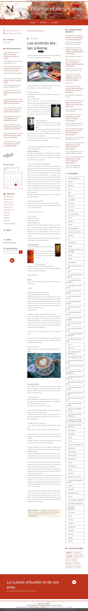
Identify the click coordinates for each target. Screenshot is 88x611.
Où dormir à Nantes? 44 (75, 445)
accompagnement (73, 178)
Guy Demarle (72, 262)
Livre (69, 344)
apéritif (78, 567)
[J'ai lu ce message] (86, 609)
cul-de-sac (51, 514)
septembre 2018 (9, 210)
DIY (69, 239)
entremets (77, 552)
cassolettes (71, 200)
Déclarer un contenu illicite (21, 607)
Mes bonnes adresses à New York (74, 377)
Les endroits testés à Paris (73, 297)
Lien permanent (34, 510)
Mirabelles (71, 434)
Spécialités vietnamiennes (70, 508)
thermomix (69, 567)
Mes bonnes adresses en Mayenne (74, 415)
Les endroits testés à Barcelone (73, 281)
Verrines (70, 534)
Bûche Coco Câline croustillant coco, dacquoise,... (74, 104)
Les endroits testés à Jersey (73, 286)
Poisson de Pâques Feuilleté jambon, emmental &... (74, 52)
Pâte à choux (72, 452)
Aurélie (68, 50)
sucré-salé (71, 513)
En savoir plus (72, 609)
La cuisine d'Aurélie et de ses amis (44, 8)
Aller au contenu (6, 3)
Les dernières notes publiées (44, 605)
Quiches (70, 473)
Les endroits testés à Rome (73, 308)
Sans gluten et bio (73, 493)
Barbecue (71, 185)
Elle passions (72, 243)
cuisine (70, 225)
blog (70, 607)
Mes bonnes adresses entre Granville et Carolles (74, 420)
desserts (70, 235)
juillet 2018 (7, 212)
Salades (70, 486)
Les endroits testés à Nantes (73, 292)
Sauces (70, 496)
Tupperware (72, 527)
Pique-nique (71, 459)
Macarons (71, 348)
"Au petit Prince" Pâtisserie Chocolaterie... (72, 119)
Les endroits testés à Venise (73, 313)
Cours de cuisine (73, 214)
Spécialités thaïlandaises (75, 504)
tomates (68, 563)
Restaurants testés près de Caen (74, 481)
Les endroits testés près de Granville (74, 335)
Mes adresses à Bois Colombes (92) (73, 352)
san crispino (46, 512)
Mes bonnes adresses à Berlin (74, 361)
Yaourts (70, 541)
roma (37, 512)
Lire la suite (7, 42)
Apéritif (70, 182)
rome (41, 512)
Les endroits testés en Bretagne (74, 318)
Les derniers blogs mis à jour (32, 605)
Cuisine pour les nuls (74, 232)
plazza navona (55, 512)
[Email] (12, 260)
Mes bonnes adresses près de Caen (74, 426)
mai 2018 (6, 215)
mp (66, 62)
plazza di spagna (33, 514)
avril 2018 (6, 218)
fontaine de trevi (43, 514)
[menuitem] (32, 22)
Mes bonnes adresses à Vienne (74, 394)
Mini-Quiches (72, 430)
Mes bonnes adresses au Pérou (74, 410)
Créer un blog (41, 603)
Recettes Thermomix (74, 477)
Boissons (71, 196)
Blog (69, 192)
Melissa (68, 159)
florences (68, 131)
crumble (70, 221)
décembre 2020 (8, 199)
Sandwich (71, 489)
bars (69, 189)
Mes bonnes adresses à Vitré (74, 399)
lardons (74, 560)
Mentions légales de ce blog (33, 607)
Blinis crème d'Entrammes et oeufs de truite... (11, 56)
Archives (43, 22)
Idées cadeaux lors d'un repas (74, 267)
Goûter (70, 255)
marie (67, 102)
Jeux (69, 271)
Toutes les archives (9, 223)
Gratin (70, 259)
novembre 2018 (8, 205)
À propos (54, 22)
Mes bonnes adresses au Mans (74, 404)
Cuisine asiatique (73, 228)
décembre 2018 (8, 202)
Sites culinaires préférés (75, 500)
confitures (71, 210)
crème (70, 218)
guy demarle (78, 556)
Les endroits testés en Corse (74, 324)
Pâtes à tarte (72, 455)
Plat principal (72, 466)
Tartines (70, 520)
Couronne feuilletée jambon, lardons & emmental (73, 78)
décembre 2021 (8, 197)
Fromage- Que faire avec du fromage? (74, 251)
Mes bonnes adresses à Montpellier (74, 372)
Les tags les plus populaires (56, 605)
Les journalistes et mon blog (74, 340)
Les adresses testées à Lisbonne (74, 276)
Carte (8, 230)
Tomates (71, 523)
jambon (76, 563)
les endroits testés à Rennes (73, 302)
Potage (70, 470)
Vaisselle (70, 530)
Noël (69, 441)
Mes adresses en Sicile (75, 357)
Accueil (32, 22)
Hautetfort (47, 603)
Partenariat (71, 448)
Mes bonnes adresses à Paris (74, 383)
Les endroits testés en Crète (74, 329)
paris (67, 560)
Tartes (70, 516)
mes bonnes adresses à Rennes (74, 388)
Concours (71, 207)
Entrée (70, 246)
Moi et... (70, 437)
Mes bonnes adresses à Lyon (74, 367)
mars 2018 (7, 220)
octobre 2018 (8, 207)
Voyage (70, 538)
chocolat (70, 203)
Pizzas (70, 462)
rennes (68, 552)
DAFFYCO (69, 37)
